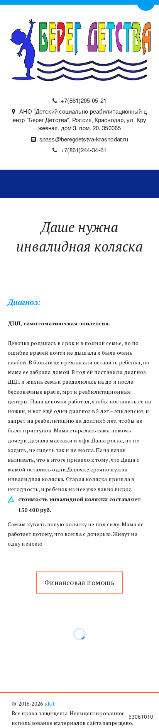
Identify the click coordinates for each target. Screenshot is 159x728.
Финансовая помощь (79, 582)
